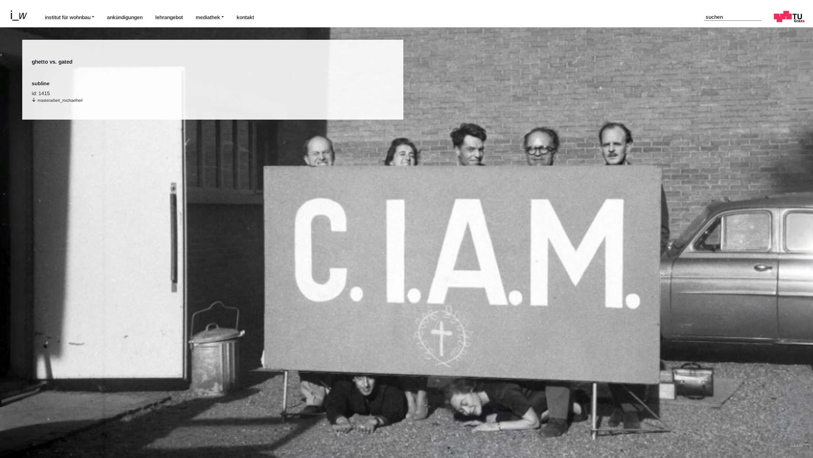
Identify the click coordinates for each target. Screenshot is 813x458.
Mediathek (208, 17)
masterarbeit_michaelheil (60, 100)
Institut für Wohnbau (68, 17)
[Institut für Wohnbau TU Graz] (21, 15)
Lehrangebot (169, 17)
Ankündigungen (125, 17)
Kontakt (245, 17)
